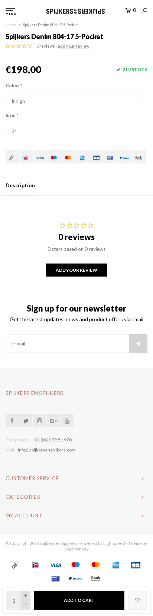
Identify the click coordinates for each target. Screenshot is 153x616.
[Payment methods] (12, 156)
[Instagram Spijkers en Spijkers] (39, 420)
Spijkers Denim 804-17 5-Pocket (50, 24)
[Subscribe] (138, 343)
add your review (73, 46)
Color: (14, 85)
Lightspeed (114, 543)
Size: (12, 115)
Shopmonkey (76, 548)
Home (11, 24)
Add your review (76, 270)
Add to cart (79, 600)
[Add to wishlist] (137, 600)
